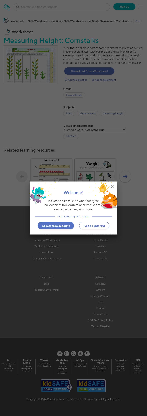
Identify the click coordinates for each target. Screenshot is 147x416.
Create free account (56, 225)
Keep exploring (94, 225)
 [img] (112, 186)
